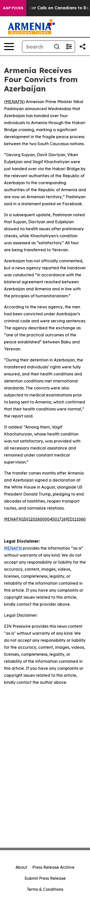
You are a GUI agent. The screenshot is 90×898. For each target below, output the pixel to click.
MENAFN (14, 101)
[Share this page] (82, 47)
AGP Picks (13, 8)
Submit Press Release (45, 878)
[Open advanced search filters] (69, 46)
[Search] (57, 46)
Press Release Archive (53, 867)
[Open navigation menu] (9, 47)
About (21, 867)
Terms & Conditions (45, 889)
